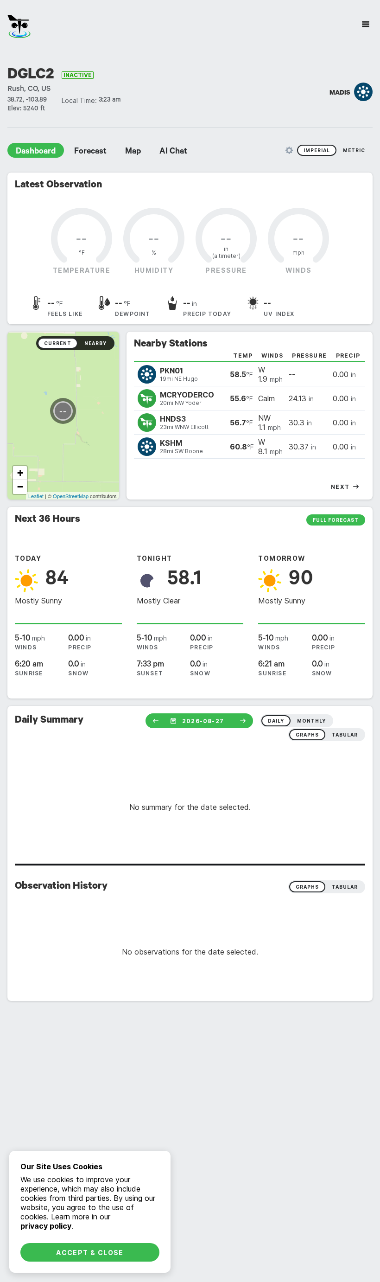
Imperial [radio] (317, 150)
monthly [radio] (311, 721)
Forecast (90, 152)
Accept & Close (90, 1252)
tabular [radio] (345, 734)
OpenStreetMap (71, 496)
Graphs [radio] (307, 887)
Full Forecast (336, 520)
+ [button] (20, 473)
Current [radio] (57, 343)
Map (133, 152)
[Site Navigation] (365, 24)
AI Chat (173, 152)
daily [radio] (276, 721)
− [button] (20, 487)
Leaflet (36, 496)
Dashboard (36, 152)
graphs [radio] (307, 734)
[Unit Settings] (289, 150)
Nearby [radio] (95, 343)
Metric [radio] (354, 150)
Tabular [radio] (345, 887)
